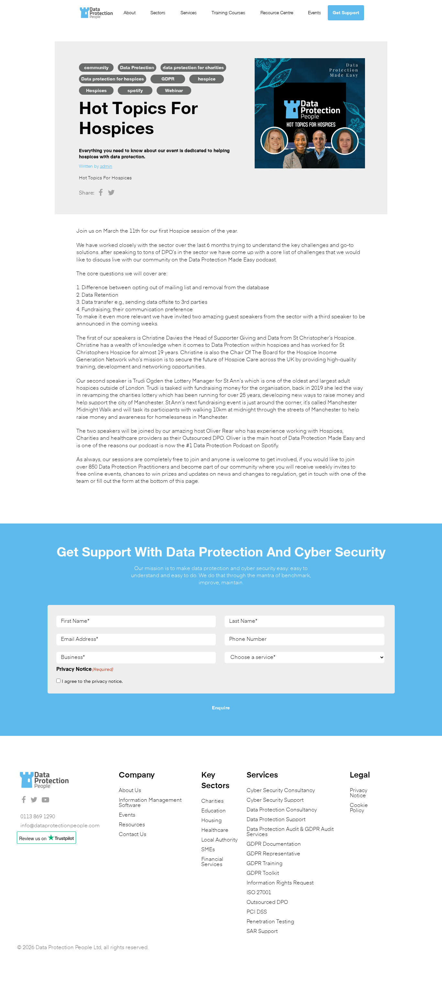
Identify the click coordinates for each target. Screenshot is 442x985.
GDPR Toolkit (263, 873)
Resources (132, 825)
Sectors (157, 12)
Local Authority (219, 840)
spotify (135, 90)
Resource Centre (276, 12)
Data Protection (137, 67)
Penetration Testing (270, 922)
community (96, 67)
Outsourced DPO (267, 902)
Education (213, 811)
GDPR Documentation (274, 844)
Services (189, 12)
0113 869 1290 (37, 817)
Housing (211, 820)
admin (106, 166)
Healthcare (214, 830)
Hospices (96, 90)
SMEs (208, 850)
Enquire (221, 707)
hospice (206, 78)
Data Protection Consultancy (282, 810)
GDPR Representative (273, 854)
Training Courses (228, 12)
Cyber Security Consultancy (281, 790)
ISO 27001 (259, 892)
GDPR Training (264, 863)
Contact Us (132, 834)
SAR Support (262, 931)
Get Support (346, 12)
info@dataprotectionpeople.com (60, 826)
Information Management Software (150, 803)
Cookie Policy (359, 808)
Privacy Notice (358, 793)
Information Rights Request (280, 883)
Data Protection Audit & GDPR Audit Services (290, 832)
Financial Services (212, 862)
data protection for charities (193, 67)
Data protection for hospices (112, 78)
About (130, 12)
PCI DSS (257, 912)
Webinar (174, 90)
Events (314, 12)
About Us (130, 790)
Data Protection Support (276, 819)
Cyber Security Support (275, 800)
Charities (212, 801)
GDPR (167, 78)
